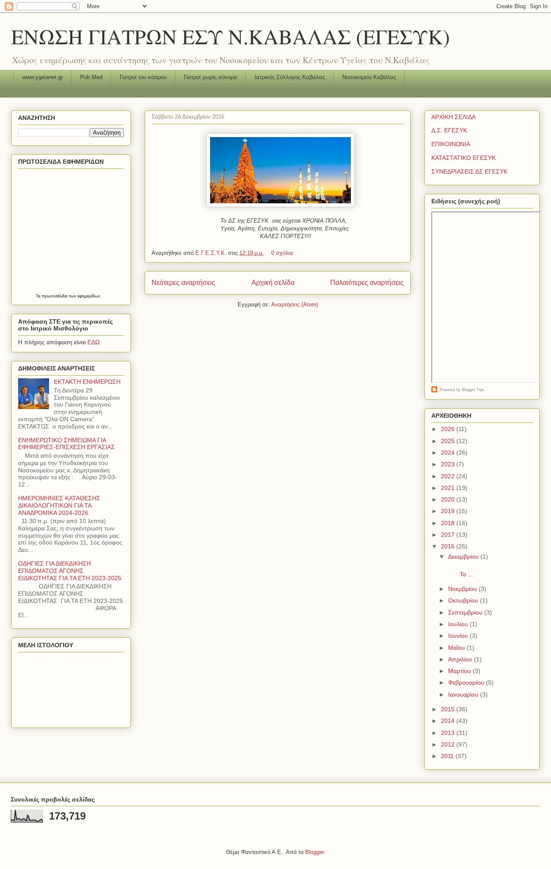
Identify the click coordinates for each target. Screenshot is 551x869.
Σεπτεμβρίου (466, 612)
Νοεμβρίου (463, 588)
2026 (448, 428)
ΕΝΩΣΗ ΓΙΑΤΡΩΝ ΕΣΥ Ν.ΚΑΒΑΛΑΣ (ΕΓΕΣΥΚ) (230, 36)
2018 (448, 523)
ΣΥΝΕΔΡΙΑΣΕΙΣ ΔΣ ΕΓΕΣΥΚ (469, 171)
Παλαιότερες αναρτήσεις (367, 282)
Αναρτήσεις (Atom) (294, 304)
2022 (448, 476)
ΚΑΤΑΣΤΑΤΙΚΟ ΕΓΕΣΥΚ (463, 157)
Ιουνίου (459, 635)
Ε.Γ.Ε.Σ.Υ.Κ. (211, 253)
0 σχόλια (282, 253)
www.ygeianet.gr (42, 77)
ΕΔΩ (93, 342)
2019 (448, 511)
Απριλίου (461, 659)
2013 (448, 732)
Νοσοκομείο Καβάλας (369, 77)
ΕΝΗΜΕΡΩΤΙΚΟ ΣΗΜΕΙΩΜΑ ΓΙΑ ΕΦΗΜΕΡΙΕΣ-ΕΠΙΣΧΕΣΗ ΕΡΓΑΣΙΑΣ (66, 444)
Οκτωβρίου (464, 600)
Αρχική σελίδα (272, 282)
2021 (448, 487)
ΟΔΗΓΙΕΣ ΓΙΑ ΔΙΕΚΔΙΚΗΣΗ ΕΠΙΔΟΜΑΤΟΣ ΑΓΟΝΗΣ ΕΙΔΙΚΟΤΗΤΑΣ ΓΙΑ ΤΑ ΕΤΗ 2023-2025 (69, 570)
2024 (448, 452)
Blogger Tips (473, 390)
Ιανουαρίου (464, 694)
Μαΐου (457, 647)
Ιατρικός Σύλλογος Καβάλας (289, 77)
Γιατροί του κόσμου (143, 77)
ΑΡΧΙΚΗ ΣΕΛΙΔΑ (453, 116)
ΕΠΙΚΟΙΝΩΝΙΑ (450, 144)
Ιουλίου (459, 624)
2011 (448, 756)
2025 (448, 441)
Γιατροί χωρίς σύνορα (210, 77)
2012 (448, 744)
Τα (39, 296)
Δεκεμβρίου (464, 556)
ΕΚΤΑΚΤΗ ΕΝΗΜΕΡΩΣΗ (87, 381)
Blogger (314, 852)
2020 (448, 499)
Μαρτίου (460, 670)
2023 (448, 464)
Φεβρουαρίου (467, 682)
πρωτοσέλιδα (55, 296)
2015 (448, 709)
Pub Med (91, 77)
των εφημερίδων (84, 296)
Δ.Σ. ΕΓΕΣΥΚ (449, 130)
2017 (448, 534)
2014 (448, 720)
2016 (448, 546)
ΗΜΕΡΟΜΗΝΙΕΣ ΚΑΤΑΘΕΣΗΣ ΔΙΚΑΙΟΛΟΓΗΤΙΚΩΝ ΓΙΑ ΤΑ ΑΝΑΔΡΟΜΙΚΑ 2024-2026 (59, 505)
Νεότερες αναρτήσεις (183, 282)
